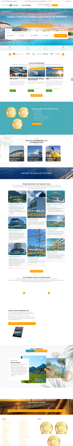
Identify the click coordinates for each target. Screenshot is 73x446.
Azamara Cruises (5, 425)
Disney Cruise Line (5, 436)
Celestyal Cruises (5, 429)
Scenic (20, 436)
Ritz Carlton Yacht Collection (24, 433)
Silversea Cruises (22, 441)
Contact (65, 9)
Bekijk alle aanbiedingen (36, 95)
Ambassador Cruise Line (6, 419)
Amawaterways (5, 420)
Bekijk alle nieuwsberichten (36, 271)
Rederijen (39, 9)
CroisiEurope (4, 432)
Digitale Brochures (57, 9)
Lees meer (11, 214)
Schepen (44, 349)
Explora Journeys (5, 439)
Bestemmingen (32, 9)
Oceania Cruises (22, 419)
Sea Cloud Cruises (22, 437)
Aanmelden (36, 408)
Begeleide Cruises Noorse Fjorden (28, 25)
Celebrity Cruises (5, 427)
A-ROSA (3, 422)
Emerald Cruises (5, 437)
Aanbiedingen (23, 9)
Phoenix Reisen (22, 422)
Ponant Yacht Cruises (23, 426)
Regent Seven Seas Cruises (24, 429)
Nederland (68, 1)
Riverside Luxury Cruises (23, 432)
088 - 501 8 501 (48, 1)
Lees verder (13, 376)
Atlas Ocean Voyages (6, 423)
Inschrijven (55, 5)
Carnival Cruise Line (6, 426)
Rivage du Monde (22, 430)
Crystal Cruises (5, 433)
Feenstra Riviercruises (6, 440)
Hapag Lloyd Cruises (6, 444)
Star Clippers (21, 443)
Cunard (3, 434)
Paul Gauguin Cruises (23, 420)
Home (7, 9)
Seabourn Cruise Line (23, 439)
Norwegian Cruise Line (23, 418)
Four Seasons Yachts (6, 441)
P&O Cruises (21, 425)
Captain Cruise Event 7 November (44, 25)
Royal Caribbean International (25, 434)
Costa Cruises (4, 430)
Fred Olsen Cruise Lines (6, 443)
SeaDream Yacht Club (23, 440)
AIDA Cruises (4, 418)
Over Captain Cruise (37, 123)
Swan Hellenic (22, 444)
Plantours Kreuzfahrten (23, 423)
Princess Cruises (22, 427)
